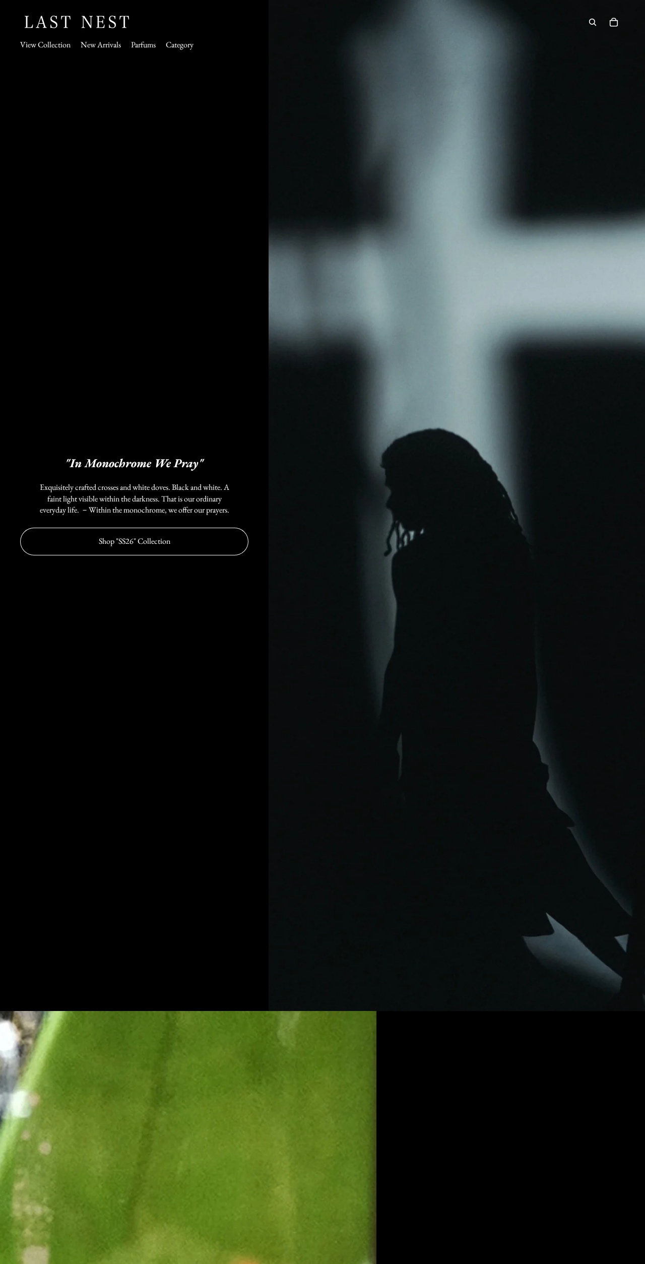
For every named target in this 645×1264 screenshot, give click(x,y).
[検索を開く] (593, 22)
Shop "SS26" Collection (134, 541)
